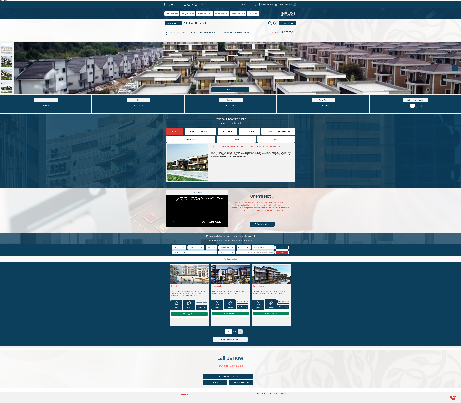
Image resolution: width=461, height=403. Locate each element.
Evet (412, 105)
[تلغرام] (192, 5)
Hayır (418, 105)
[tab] (174, 131)
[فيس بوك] (199, 5)
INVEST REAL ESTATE (269, 393)
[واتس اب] (188, 5)
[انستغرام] (202, 5)
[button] (187, 13)
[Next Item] (455, 68)
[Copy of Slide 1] (231, 368)
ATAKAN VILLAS (284, 393)
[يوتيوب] (185, 5)
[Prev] (220, 331)
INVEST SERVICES (253, 393)
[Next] (240, 331)
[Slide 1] (229, 368)
